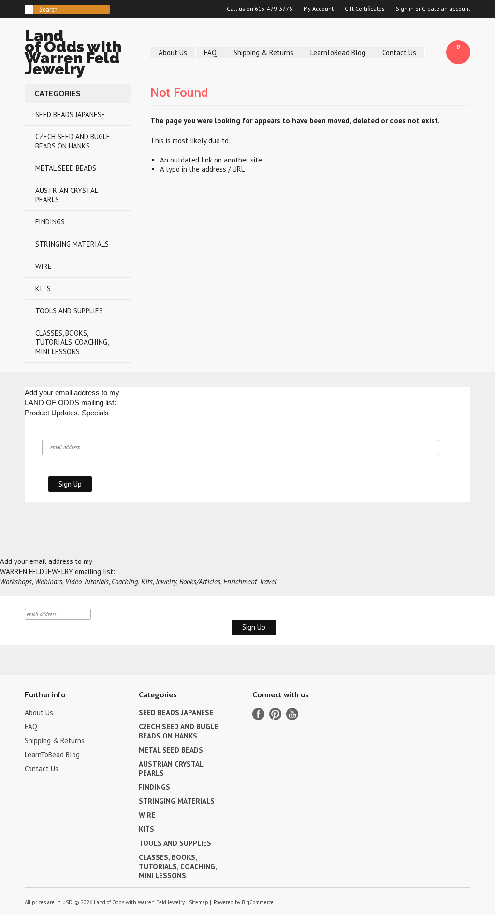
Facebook (258, 714)
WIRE (43, 266)
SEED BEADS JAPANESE (70, 114)
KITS (43, 288)
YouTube (292, 714)
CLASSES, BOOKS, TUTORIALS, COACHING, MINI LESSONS (72, 342)
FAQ (210, 52)
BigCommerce (258, 902)
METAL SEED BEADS (65, 168)
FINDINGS (50, 221)
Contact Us (399, 52)
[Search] (29, 9)
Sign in (405, 8)
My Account (319, 8)
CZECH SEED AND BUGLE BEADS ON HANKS (72, 141)
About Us (173, 52)
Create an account (446, 8)
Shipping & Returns (263, 52)
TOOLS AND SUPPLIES (69, 310)
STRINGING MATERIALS (72, 244)
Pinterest (275, 714)
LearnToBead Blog (337, 52)
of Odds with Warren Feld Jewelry (73, 54)
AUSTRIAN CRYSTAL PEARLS (66, 195)
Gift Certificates (365, 8)
